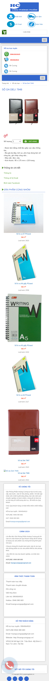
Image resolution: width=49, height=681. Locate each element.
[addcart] (31, 141)
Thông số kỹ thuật (11, 178)
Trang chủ (5, 83)
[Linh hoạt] (9, 27)
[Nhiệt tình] (9, 19)
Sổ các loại (16, 83)
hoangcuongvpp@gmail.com (20, 521)
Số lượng (8, 141)
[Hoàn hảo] (30, 27)
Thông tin (7, 173)
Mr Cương (13, 66)
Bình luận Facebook (12, 183)
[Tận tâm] (30, 19)
